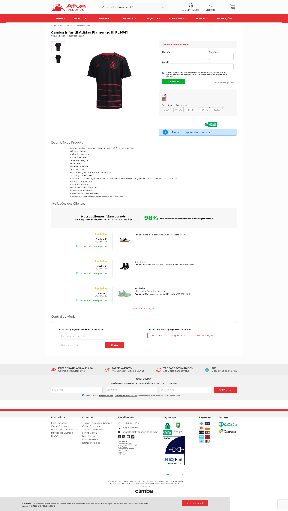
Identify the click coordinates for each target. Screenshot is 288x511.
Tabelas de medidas (93, 429)
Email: (165, 62)
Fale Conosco (59, 422)
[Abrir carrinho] (233, 7)
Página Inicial (57, 26)
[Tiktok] (133, 437)
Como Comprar (91, 426)
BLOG (54, 436)
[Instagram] (124, 437)
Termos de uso (106, 396)
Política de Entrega (62, 432)
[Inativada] (174, 450)
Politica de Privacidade (126, 396)
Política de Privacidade (42, 506)
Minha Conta (89, 432)
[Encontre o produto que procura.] (163, 7)
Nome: (166, 52)
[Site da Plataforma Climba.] (144, 490)
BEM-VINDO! (144, 379)
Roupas (69, 26)
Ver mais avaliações (144, 308)
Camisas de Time (82, 26)
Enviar (114, 345)
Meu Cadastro (90, 436)
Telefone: (214, 52)
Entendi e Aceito (195, 503)
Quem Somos (59, 426)
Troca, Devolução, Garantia (97, 422)
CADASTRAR (225, 390)
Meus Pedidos (90, 439)
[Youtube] (128, 437)
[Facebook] (119, 437)
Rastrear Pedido (91, 442)
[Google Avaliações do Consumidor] (175, 471)
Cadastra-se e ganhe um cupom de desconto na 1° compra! (144, 383)
